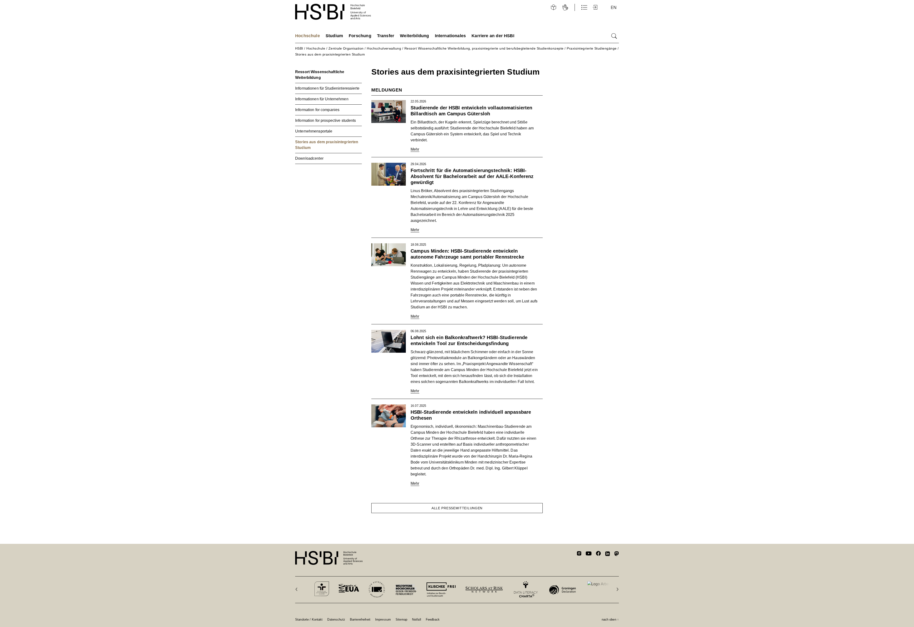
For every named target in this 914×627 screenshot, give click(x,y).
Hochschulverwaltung (384, 48)
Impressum (383, 619)
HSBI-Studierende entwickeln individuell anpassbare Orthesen (471, 415)
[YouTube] (588, 554)
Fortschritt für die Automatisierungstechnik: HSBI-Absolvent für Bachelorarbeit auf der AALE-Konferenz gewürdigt (472, 176)
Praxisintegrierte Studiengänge (591, 48)
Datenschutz (336, 619)
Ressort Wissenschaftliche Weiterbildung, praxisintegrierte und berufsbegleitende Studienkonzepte (484, 48)
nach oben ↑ (610, 619)
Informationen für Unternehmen (321, 99)
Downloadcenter (309, 158)
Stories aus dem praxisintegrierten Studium (330, 54)
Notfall (416, 619)
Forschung (360, 35)
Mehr (415, 149)
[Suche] (614, 36)
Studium (334, 35)
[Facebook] (598, 554)
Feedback (433, 619)
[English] (613, 7)
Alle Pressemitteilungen (457, 508)
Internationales (450, 35)
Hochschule (307, 35)
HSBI (299, 48)
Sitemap (401, 619)
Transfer (385, 35)
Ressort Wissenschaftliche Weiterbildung (319, 75)
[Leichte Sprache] (553, 7)
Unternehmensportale (313, 131)
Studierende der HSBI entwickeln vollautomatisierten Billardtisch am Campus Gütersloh (471, 110)
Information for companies (317, 110)
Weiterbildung (414, 35)
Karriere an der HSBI (493, 35)
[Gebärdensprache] (565, 7)
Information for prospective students (325, 120)
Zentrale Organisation (346, 48)
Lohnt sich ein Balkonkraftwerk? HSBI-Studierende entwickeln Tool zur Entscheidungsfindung (469, 340)
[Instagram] (579, 554)
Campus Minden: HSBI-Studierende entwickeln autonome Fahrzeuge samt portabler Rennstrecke (467, 254)
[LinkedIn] (607, 554)
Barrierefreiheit (360, 619)
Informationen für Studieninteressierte (327, 88)
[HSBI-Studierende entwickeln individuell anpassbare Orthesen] (388, 416)
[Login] (595, 7)
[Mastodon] (616, 554)
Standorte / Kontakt (309, 619)
